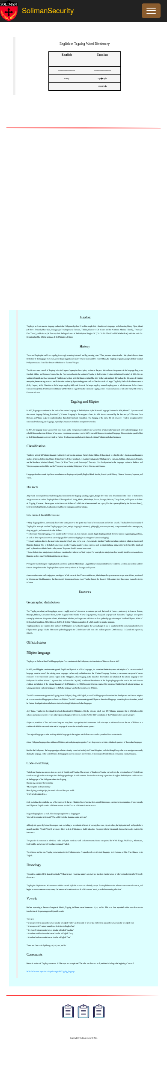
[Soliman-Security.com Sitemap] (99, 1012)
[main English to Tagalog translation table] (67, 62)
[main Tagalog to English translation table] (102, 62)
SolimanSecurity (40, 10)
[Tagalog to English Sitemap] (83, 1012)
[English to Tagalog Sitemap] (68, 1012)
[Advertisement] (83, 220)
